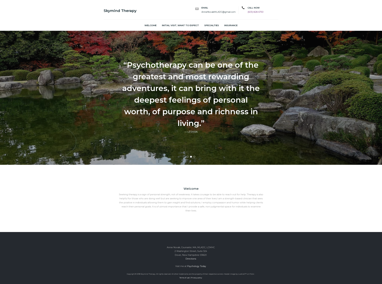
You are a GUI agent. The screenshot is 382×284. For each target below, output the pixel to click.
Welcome (150, 25)
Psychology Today (196, 266)
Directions (190, 258)
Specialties (211, 25)
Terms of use (184, 278)
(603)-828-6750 (256, 12)
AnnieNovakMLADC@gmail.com (218, 12)
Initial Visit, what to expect (180, 25)
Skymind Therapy (120, 11)
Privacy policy (196, 278)
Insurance (231, 25)
